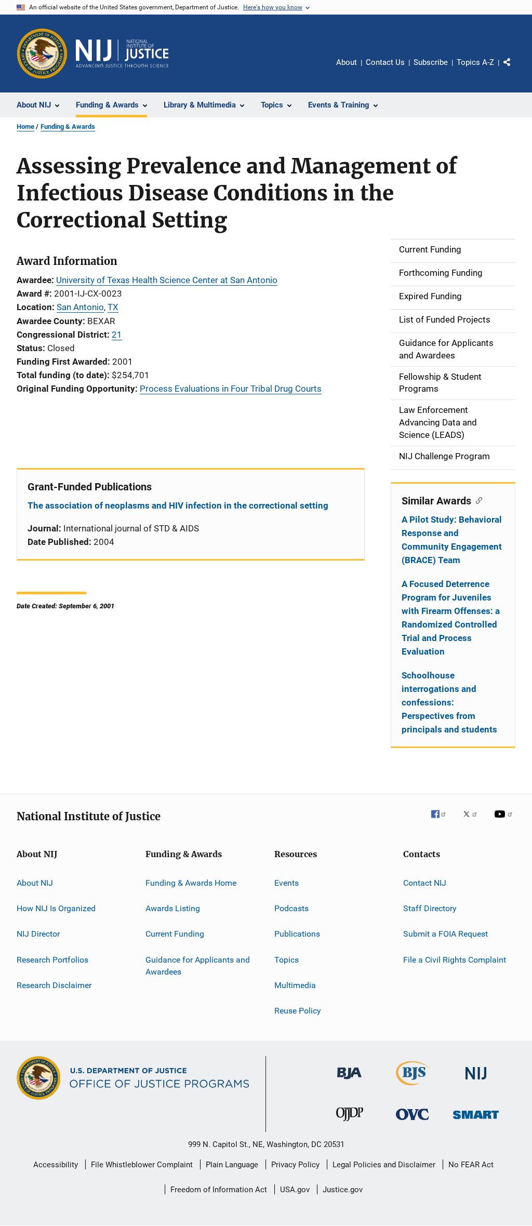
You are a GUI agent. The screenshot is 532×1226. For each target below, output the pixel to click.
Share (515, 69)
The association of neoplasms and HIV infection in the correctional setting (178, 505)
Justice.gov (343, 1189)
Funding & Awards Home (190, 882)
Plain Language (232, 1164)
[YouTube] (505, 821)
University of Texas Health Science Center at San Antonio (166, 280)
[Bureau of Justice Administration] (349, 1081)
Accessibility (55, 1164)
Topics (286, 959)
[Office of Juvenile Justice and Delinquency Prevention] (349, 1123)
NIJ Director (38, 934)
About (346, 62)
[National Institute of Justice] (476, 1081)
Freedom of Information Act (218, 1189)
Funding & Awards (68, 126)
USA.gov (295, 1189)
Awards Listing (172, 908)
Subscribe (431, 62)
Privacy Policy (295, 1164)
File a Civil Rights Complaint (454, 959)
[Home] (122, 53)
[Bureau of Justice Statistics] (413, 1087)
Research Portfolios (52, 959)
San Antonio (80, 307)
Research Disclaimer (54, 985)
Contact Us (385, 62)
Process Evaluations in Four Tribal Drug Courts (231, 388)
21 (117, 334)
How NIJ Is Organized (56, 908)
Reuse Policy (297, 1011)
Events (286, 882)
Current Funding (174, 934)
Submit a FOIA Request (445, 934)
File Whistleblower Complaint (142, 1164)
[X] (473, 821)
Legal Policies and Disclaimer (383, 1164)
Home (25, 126)
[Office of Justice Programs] (42, 53)
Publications (297, 934)
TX (113, 307)
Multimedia (295, 985)
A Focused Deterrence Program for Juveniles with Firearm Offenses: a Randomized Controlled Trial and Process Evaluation (451, 618)
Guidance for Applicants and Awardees (197, 965)
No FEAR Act (471, 1164)
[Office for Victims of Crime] (412, 1121)
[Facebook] (442, 821)
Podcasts (291, 908)
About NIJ (35, 882)
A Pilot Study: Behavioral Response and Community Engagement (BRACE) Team (452, 539)
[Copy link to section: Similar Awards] (476, 500)
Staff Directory (430, 908)
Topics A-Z (475, 62)
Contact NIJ (424, 882)
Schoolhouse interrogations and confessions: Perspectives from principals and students (449, 702)
